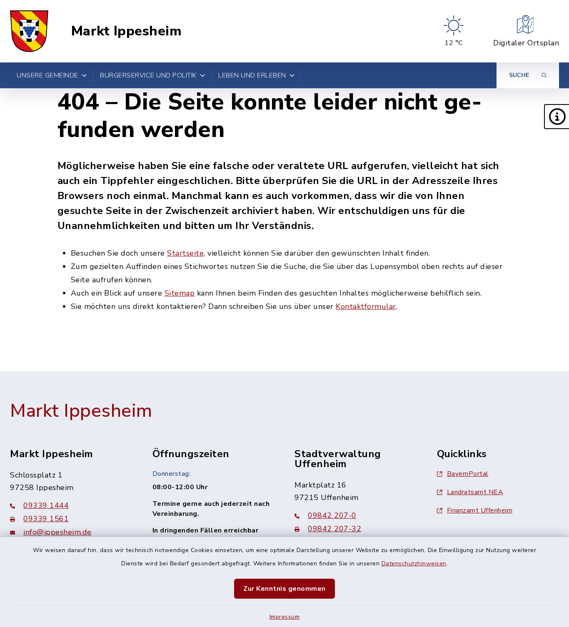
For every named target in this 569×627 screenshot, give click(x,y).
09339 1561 (46, 519)
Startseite (185, 253)
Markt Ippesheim (126, 31)
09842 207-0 (332, 515)
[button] (556, 116)
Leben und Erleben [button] (252, 75)
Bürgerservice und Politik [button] (148, 75)
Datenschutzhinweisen (414, 563)
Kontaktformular (366, 306)
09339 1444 (46, 505)
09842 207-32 (334, 529)
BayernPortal (468, 473)
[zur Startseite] (29, 31)
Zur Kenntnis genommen (284, 588)
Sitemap (180, 293)
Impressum (285, 617)
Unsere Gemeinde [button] (47, 75)
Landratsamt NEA (475, 492)
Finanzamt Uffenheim (480, 510)
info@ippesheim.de (57, 532)
